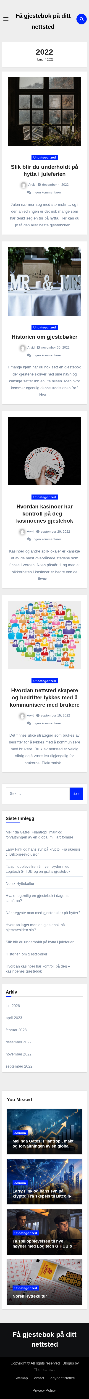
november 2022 (19, 1054)
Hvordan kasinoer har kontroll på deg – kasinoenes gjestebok (44, 513)
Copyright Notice (61, 1378)
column (20, 1133)
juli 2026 (13, 1006)
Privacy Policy (45, 1390)
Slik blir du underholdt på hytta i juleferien (40, 942)
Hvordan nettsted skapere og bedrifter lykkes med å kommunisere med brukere (44, 697)
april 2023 (14, 1018)
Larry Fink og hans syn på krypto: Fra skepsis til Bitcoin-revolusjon (42, 1196)
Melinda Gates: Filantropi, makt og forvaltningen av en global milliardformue (43, 1146)
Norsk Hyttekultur (20, 884)
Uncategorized (44, 157)
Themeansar (44, 1370)
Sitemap (21, 1378)
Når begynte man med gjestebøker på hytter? (43, 913)
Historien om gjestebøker (44, 337)
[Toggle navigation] (6, 19)
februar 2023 (16, 1030)
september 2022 (19, 1066)
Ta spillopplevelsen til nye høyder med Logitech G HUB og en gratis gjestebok (44, 1246)
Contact (37, 1378)
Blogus (68, 1363)
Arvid (32, 184)
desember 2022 (19, 1042)
